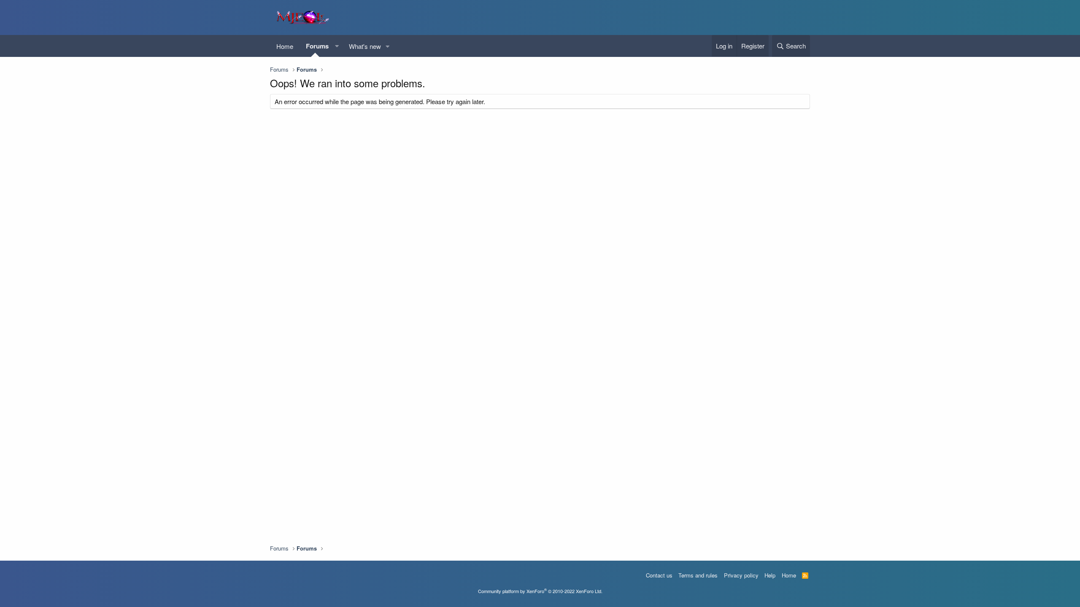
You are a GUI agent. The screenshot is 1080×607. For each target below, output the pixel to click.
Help (769, 575)
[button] (337, 46)
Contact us (659, 575)
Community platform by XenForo (540, 591)
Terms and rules (698, 575)
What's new (365, 46)
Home (284, 46)
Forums (317, 46)
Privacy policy (741, 575)
